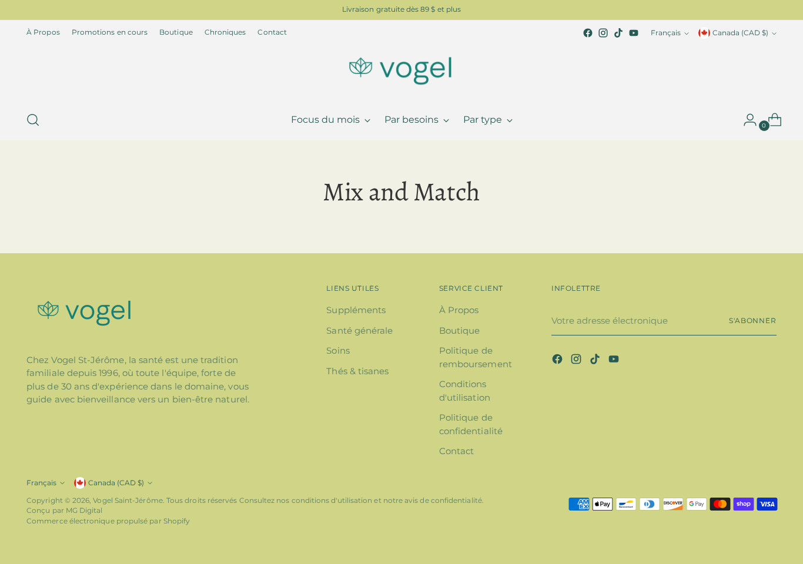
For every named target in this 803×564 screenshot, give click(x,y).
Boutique (459, 330)
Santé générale (359, 330)
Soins (337, 350)
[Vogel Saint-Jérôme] (401, 70)
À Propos (459, 309)
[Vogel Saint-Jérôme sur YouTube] (633, 33)
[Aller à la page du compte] (745, 120)
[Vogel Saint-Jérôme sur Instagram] (603, 33)
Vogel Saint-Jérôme (127, 500)
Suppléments (356, 309)
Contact (456, 450)
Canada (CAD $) (740, 33)
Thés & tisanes (357, 371)
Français (666, 33)
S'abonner (753, 321)
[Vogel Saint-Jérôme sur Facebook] (588, 33)
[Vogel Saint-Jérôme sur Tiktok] (618, 33)
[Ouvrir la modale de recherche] (33, 120)
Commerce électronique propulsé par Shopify (108, 521)
